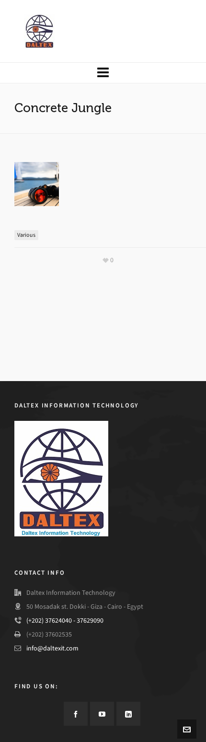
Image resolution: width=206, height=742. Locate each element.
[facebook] (76, 714)
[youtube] (102, 714)
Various (26, 235)
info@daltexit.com (52, 648)
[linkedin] (128, 714)
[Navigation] (103, 73)
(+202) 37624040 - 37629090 (64, 620)
